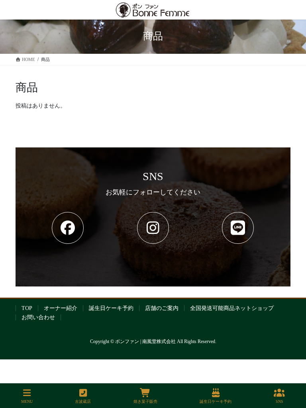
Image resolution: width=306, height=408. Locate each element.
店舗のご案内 (161, 308)
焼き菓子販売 (145, 401)
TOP (27, 308)
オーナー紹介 (60, 308)
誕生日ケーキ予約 (111, 308)
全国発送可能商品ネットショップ (232, 308)
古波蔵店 (83, 401)
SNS (279, 401)
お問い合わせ (38, 317)
